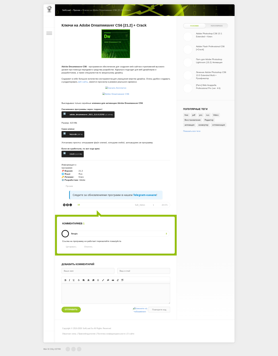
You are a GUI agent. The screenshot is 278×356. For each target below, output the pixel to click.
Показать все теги (191, 131)
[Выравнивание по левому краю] (83, 280)
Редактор (209, 120)
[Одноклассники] (67, 205)
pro (200, 115)
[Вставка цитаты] (112, 280)
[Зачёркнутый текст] (78, 280)
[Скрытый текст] (108, 280)
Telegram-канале (145, 195)
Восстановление (193, 120)
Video (215, 115)
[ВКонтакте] (64, 205)
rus (207, 115)
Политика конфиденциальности (111, 334)
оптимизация (218, 125)
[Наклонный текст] (69, 280)
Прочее (69, 186)
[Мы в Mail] (79, 349)
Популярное (217, 26)
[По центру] (88, 280)
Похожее (194, 26)
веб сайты (83, 82)
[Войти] (49, 22)
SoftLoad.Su (88, 328)
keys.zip (73, 133)
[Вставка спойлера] (122, 280)
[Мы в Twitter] (73, 349)
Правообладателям (87, 334)
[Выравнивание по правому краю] (93, 280)
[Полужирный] (65, 280)
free (186, 115)
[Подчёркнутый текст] (73, 280)
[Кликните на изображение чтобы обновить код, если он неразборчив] (140, 309)
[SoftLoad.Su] (49, 10)
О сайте (130, 334)
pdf (193, 115)
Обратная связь (69, 334)
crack (72, 153)
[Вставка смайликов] (98, 280)
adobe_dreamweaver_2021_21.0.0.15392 (88, 114)
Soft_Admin (140, 205)
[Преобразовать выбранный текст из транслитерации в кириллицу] (117, 280)
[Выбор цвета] (103, 280)
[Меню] (49, 33)
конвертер (204, 125)
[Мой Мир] (70, 205)
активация (190, 125)
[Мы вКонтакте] (68, 349)
